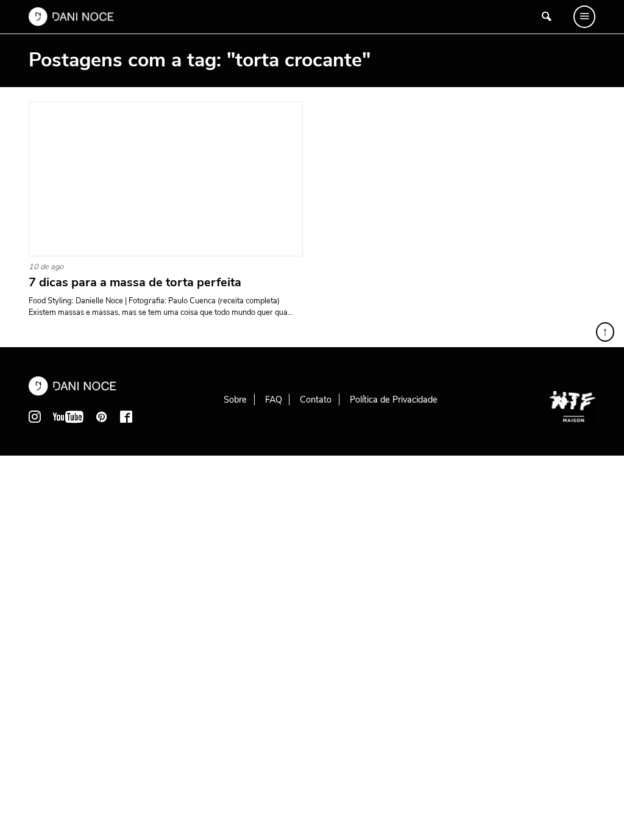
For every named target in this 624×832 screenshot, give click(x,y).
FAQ (273, 399)
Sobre (235, 399)
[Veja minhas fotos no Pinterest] (102, 417)
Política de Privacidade (394, 399)
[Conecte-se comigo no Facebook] (126, 417)
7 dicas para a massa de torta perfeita (135, 282)
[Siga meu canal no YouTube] (68, 417)
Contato (316, 399)
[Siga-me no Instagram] (35, 417)
